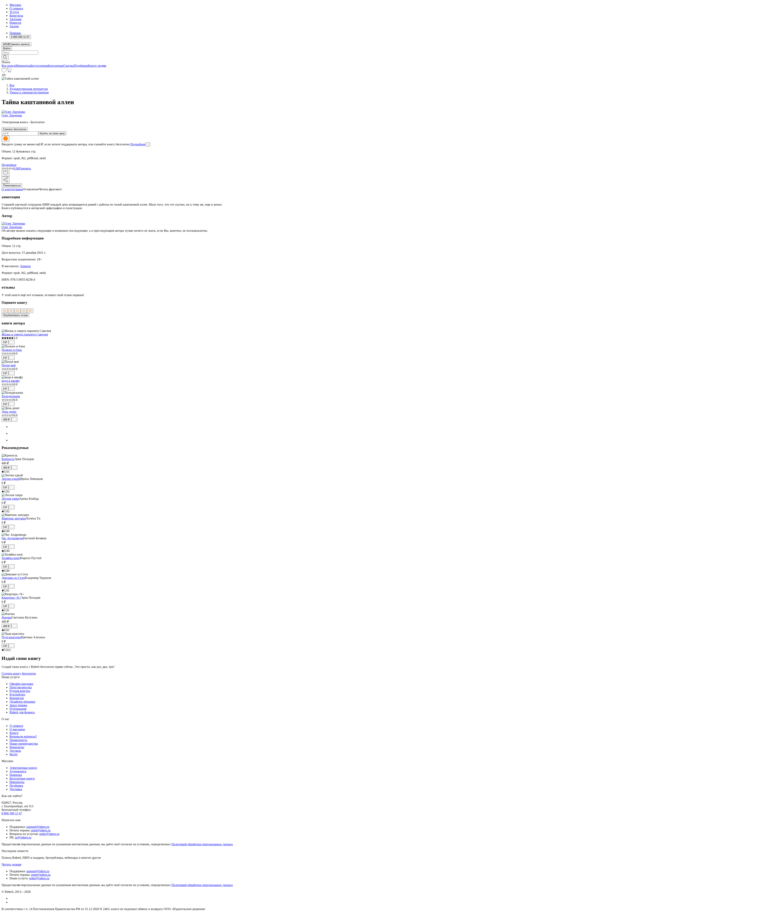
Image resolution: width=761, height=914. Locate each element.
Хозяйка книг (11, 558)
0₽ (5, 342)
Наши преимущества (24, 743)
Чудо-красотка (11, 637)
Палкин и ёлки (12, 350)
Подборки (81, 65)
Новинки (16, 775)
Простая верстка (21, 687)
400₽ (6, 419)
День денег (9, 411)
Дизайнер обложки (22, 701)
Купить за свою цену (52, 133)
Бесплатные (56, 65)
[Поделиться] (6, 179)
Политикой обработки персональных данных (202, 844)
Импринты (23, 65)
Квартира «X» (11, 597)
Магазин (15, 5)
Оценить (25, 168)
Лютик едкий (11, 478)
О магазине (17, 729)
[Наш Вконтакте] (12, 898)
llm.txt (13, 754)
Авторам (15, 19)
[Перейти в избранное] (4, 71)
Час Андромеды (12, 538)
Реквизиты (17, 747)
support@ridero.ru (37, 826)
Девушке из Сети (13, 577)
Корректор (17, 698)
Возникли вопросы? (23, 736)
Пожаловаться (12, 185)
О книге (7, 189)
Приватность (18, 740)
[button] (380, 57)
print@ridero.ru (41, 830)
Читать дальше (11, 864)
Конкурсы (16, 15)
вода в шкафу (11, 380)
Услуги (14, 12)
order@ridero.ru (49, 834)
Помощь (15, 33)
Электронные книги (23, 767)
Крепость (8, 459)
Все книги (9, 65)
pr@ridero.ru (23, 837)
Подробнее (137, 144)
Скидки (69, 65)
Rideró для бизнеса (22, 712)
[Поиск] (5, 57)
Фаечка (6, 617)
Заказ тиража (18, 705)
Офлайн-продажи (21, 683)
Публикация (18, 708)
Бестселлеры (39, 65)
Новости (15, 22)
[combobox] (380, 53)
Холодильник (11, 396)
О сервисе (16, 8)
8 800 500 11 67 (12, 813)
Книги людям (97, 65)
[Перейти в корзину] (9, 71)
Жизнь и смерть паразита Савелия (25, 334)
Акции (14, 26)
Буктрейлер (17, 694)
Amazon (25, 266)
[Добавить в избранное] (6, 173)
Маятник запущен (14, 518)
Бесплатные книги (22, 778)
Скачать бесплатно (14, 129)
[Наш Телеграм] (11, 902)
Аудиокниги (18, 771)
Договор (15, 750)
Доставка (16, 789)
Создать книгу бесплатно (19, 673)
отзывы (18, 189)
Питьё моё (9, 365)
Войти (6, 48)
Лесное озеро (10, 498)
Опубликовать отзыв (15, 315)
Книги (14, 733)
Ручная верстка (20, 691)
